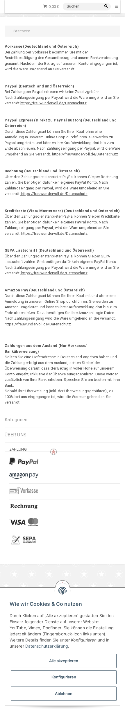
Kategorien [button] (16, 419)
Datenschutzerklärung (46, 646)
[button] (62, 435)
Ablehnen (63, 693)
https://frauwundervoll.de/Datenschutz (53, 103)
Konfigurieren (63, 677)
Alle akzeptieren (63, 660)
